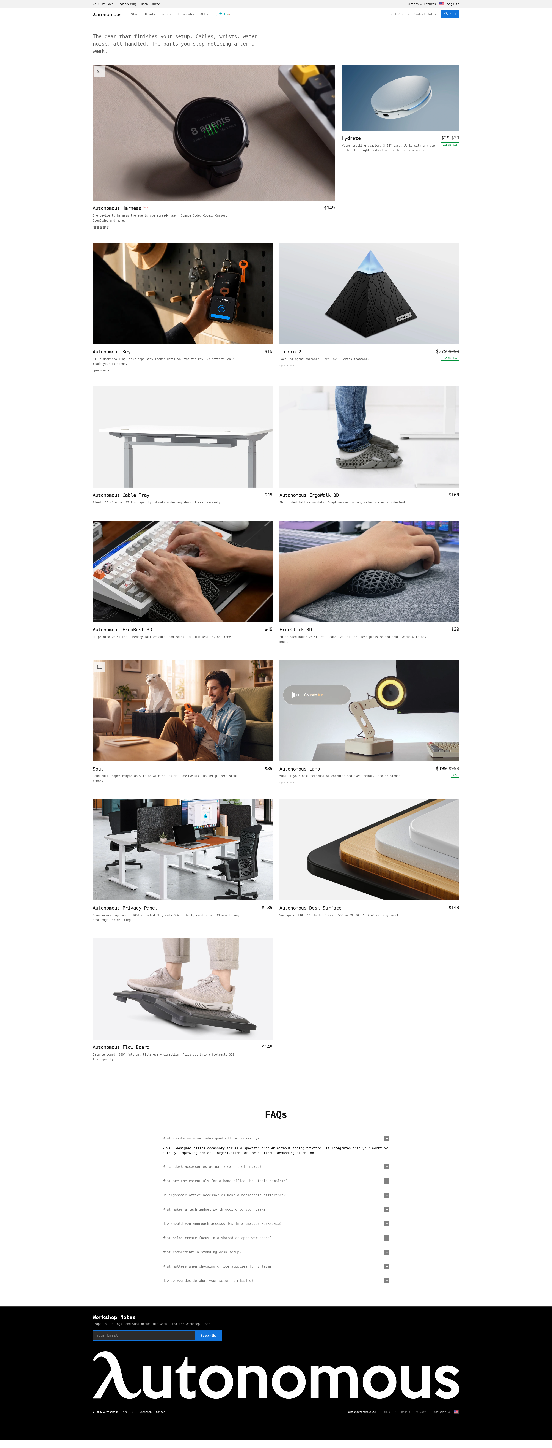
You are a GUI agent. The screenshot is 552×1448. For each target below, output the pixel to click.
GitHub (385, 1411)
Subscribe (208, 1335)
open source (101, 226)
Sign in (453, 4)
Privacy (420, 1411)
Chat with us (442, 1411)
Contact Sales (425, 14)
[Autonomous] (107, 14)
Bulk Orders (399, 14)
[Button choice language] (441, 3)
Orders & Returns (422, 4)
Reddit (405, 1411)
